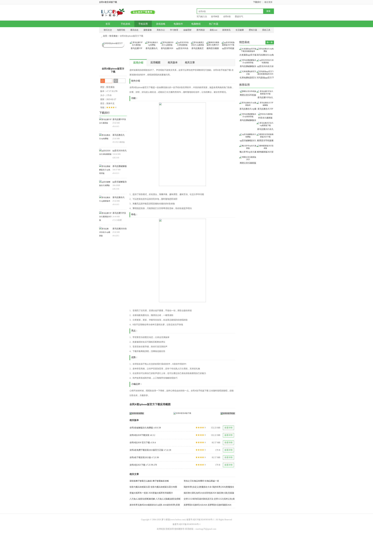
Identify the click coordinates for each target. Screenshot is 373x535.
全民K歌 (227, 16)
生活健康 (240, 30)
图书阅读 (201, 30)
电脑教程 (196, 24)
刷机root (213, 30)
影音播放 (113, 36)
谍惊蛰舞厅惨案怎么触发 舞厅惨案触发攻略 (149, 481)
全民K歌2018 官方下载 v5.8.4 (143, 443)
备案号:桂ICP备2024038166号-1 (200, 520)
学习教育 (174, 30)
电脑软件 (178, 24)
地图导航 (121, 30)
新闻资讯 (226, 30)
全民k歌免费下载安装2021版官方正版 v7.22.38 (150, 450)
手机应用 (143, 24)
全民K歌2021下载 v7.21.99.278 (143, 465)
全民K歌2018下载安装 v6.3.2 (142, 435)
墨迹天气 (239, 16)
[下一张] (208, 413)
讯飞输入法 (202, 16)
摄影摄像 (148, 30)
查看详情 (228, 428)
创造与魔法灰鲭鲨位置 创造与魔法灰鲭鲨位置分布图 (153, 487)
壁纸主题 (253, 30)
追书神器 (215, 16)
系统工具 (266, 30)
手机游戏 (125, 24)
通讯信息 (134, 30)
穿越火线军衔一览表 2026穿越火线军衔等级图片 (151, 493)
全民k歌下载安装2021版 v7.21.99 (144, 457)
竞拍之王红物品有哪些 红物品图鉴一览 (201, 481)
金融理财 (187, 30)
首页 (107, 24)
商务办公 (161, 30)
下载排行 (257, 2)
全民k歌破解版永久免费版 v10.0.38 (145, 428)
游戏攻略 (160, 24)
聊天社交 (108, 30)
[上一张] (156, 413)
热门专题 (213, 24)
